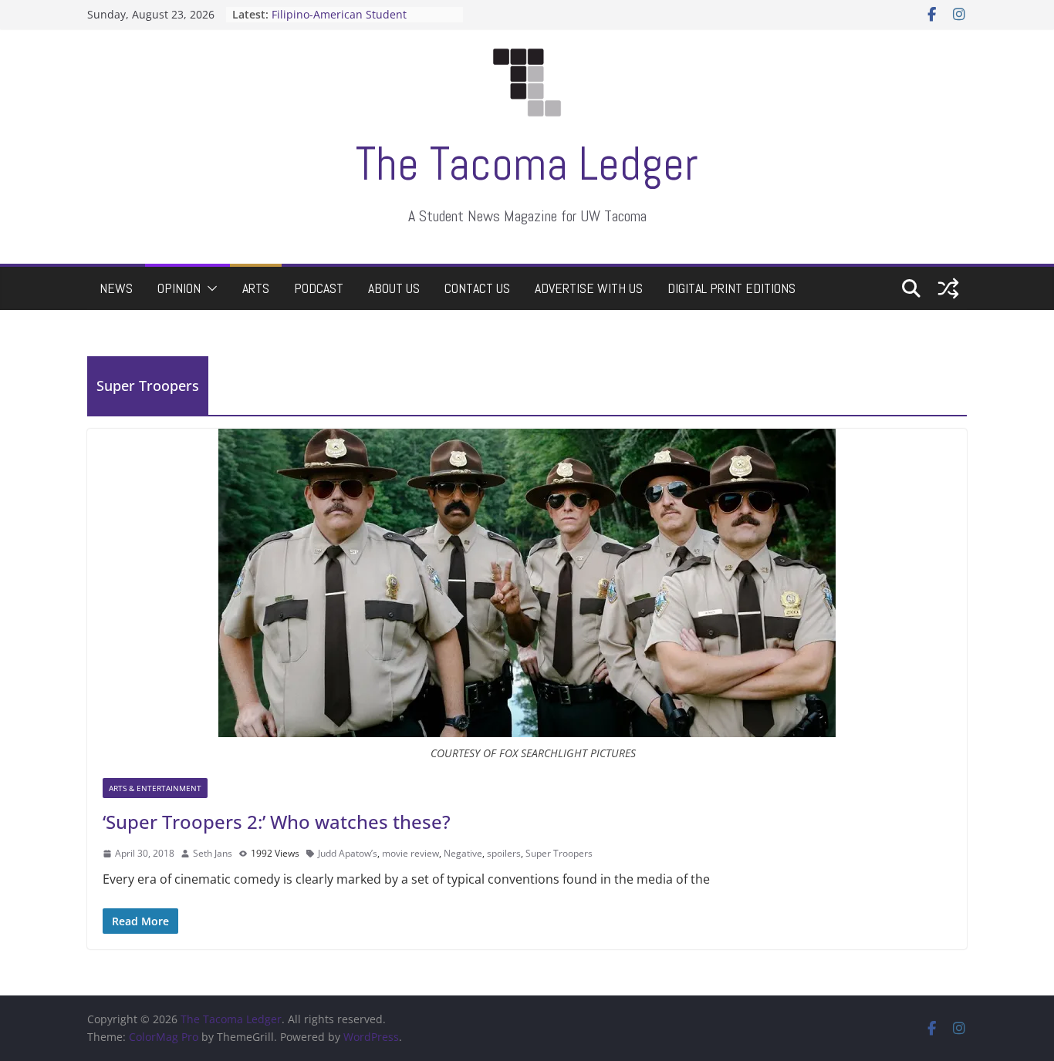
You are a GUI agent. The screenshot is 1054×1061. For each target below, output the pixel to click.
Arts (255, 288)
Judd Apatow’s (347, 853)
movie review (410, 853)
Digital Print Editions (731, 288)
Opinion (179, 288)
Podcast (318, 288)
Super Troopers (559, 853)
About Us (394, 288)
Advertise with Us (589, 288)
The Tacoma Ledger (527, 164)
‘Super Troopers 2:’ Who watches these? (277, 821)
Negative (463, 853)
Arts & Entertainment (155, 788)
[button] (209, 288)
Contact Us (477, 288)
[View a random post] (948, 288)
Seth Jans (212, 853)
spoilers (504, 853)
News (116, 288)
